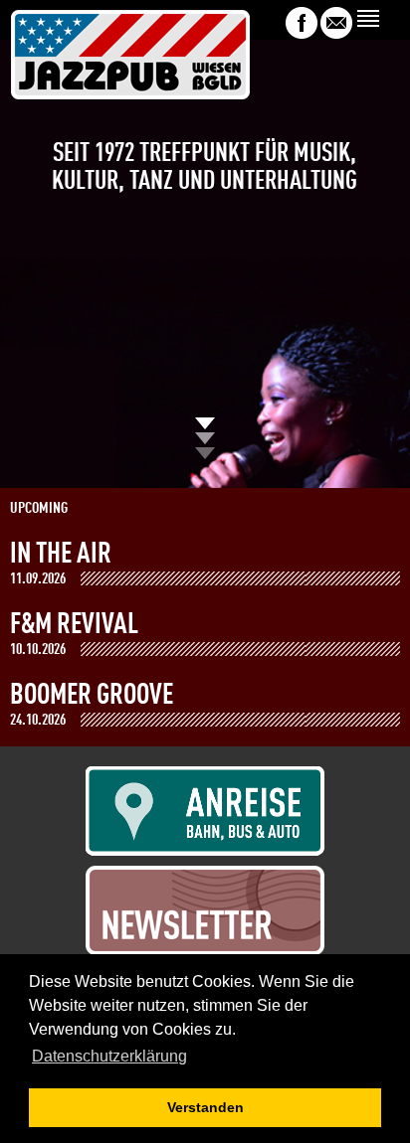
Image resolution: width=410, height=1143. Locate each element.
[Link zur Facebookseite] (301, 34)
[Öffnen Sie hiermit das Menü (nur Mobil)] (370, 18)
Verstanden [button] (205, 1107)
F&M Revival (74, 625)
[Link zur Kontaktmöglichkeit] (336, 34)
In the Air (60, 555)
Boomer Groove (91, 696)
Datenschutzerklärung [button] (109, 1056)
